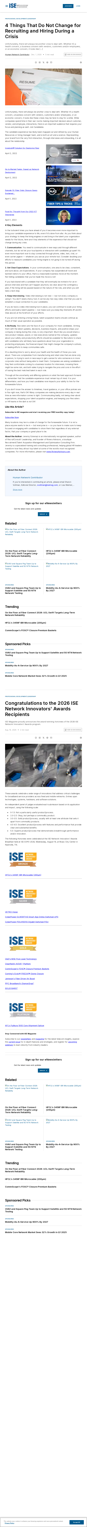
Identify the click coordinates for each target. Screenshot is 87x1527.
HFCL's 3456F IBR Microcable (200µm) (23, 875)
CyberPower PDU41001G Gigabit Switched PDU (26, 922)
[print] (81, 62)
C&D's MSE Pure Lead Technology (21, 959)
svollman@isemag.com (47, 485)
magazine (39, 1039)
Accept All (76, 1522)
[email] (51, 62)
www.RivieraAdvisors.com (58, 452)
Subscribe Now (12, 417)
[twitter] (43, 62)
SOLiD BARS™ (11, 988)
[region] (43, 1522)
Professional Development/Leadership (20, 18)
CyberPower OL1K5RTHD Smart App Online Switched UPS (31, 917)
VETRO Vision (11, 912)
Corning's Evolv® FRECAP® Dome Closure (24, 974)
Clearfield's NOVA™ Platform (18, 964)
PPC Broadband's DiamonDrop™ (19, 983)
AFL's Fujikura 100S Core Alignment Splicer (24, 1025)
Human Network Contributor (17, 54)
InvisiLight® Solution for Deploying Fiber (22, 148)
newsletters (26, 1039)
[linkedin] (40, 62)
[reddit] (47, 62)
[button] (6, 6)
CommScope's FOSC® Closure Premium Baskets (27, 969)
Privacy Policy (9, 1523)
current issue (14, 1042)
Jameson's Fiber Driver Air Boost (20, 979)
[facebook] (36, 62)
